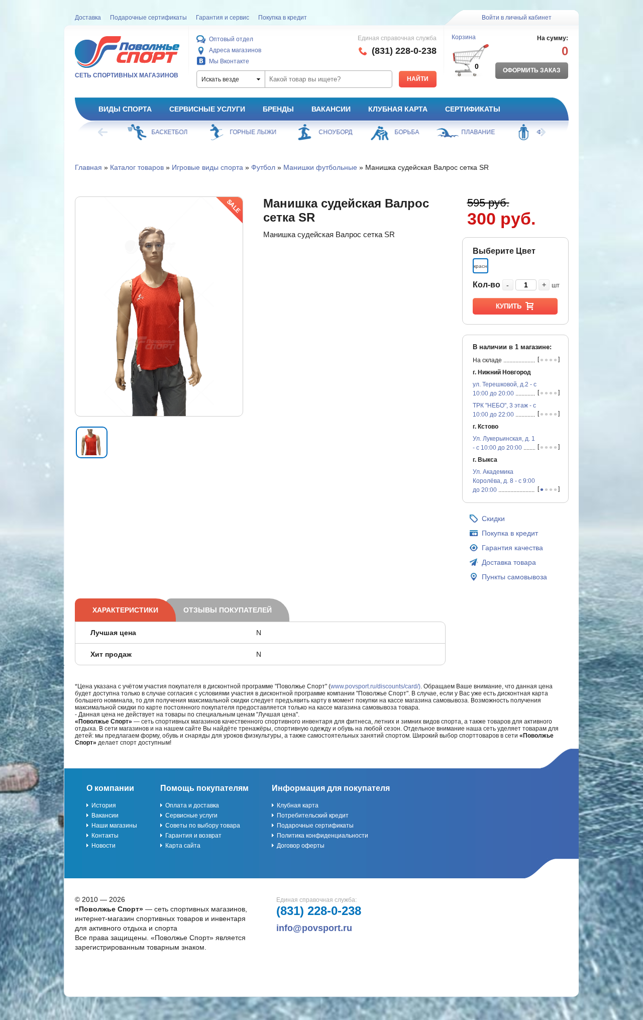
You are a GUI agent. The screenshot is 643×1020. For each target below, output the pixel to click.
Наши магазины (114, 825)
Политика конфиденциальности (322, 835)
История (103, 805)
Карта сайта (182, 845)
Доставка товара (509, 562)
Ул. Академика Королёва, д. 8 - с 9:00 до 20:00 (504, 480)
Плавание (469, 132)
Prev (103, 132)
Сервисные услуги (207, 109)
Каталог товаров (137, 167)
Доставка (88, 17)
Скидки (493, 519)
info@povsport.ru (314, 928)
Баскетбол (160, 132)
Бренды (278, 109)
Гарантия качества (512, 548)
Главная (88, 167)
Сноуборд (326, 132)
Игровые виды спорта (207, 167)
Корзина (464, 37)
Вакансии (331, 109)
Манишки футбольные (320, 167)
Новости (103, 845)
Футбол (263, 167)
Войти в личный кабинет (517, 17)
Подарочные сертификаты (148, 17)
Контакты (105, 835)
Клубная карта (397, 109)
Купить (508, 306)
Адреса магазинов (235, 50)
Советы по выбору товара (202, 825)
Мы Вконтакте (229, 61)
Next (540, 132)
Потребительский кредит (313, 815)
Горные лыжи (244, 132)
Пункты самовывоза (514, 577)
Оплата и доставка (192, 805)
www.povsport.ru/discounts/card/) (375, 686)
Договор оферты (301, 845)
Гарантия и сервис (222, 17)
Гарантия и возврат (193, 835)
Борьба (397, 132)
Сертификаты (472, 109)
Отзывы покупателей (227, 610)
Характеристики (125, 610)
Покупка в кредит (282, 17)
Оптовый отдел (231, 39)
